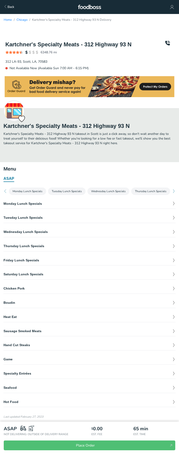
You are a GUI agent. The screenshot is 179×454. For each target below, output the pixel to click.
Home (8, 20)
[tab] (9, 179)
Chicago (22, 20)
